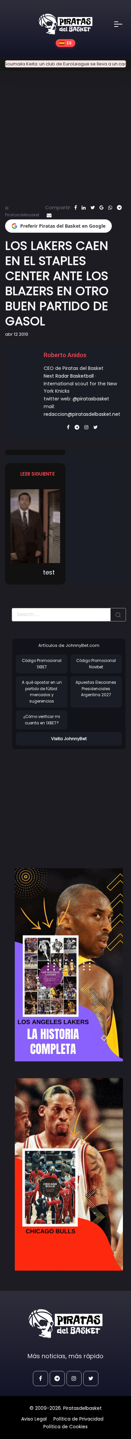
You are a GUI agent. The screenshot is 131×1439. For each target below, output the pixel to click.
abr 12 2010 (16, 334)
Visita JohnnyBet (69, 738)
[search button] (118, 614)
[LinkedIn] (84, 207)
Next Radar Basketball (69, 376)
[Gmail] (101, 207)
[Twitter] (92, 207)
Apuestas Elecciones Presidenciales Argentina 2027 (96, 689)
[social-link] (40, 1378)
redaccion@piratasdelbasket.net (82, 414)
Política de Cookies (65, 1426)
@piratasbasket (91, 398)
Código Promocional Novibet (96, 664)
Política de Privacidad (78, 1419)
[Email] (49, 215)
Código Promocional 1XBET (41, 664)
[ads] (69, 964)
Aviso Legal (34, 1419)
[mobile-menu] (122, 24)
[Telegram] (119, 207)
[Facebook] (75, 207)
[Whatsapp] (110, 207)
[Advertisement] (68, 802)
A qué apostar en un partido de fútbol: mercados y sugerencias (42, 692)
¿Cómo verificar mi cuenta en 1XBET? (41, 720)
